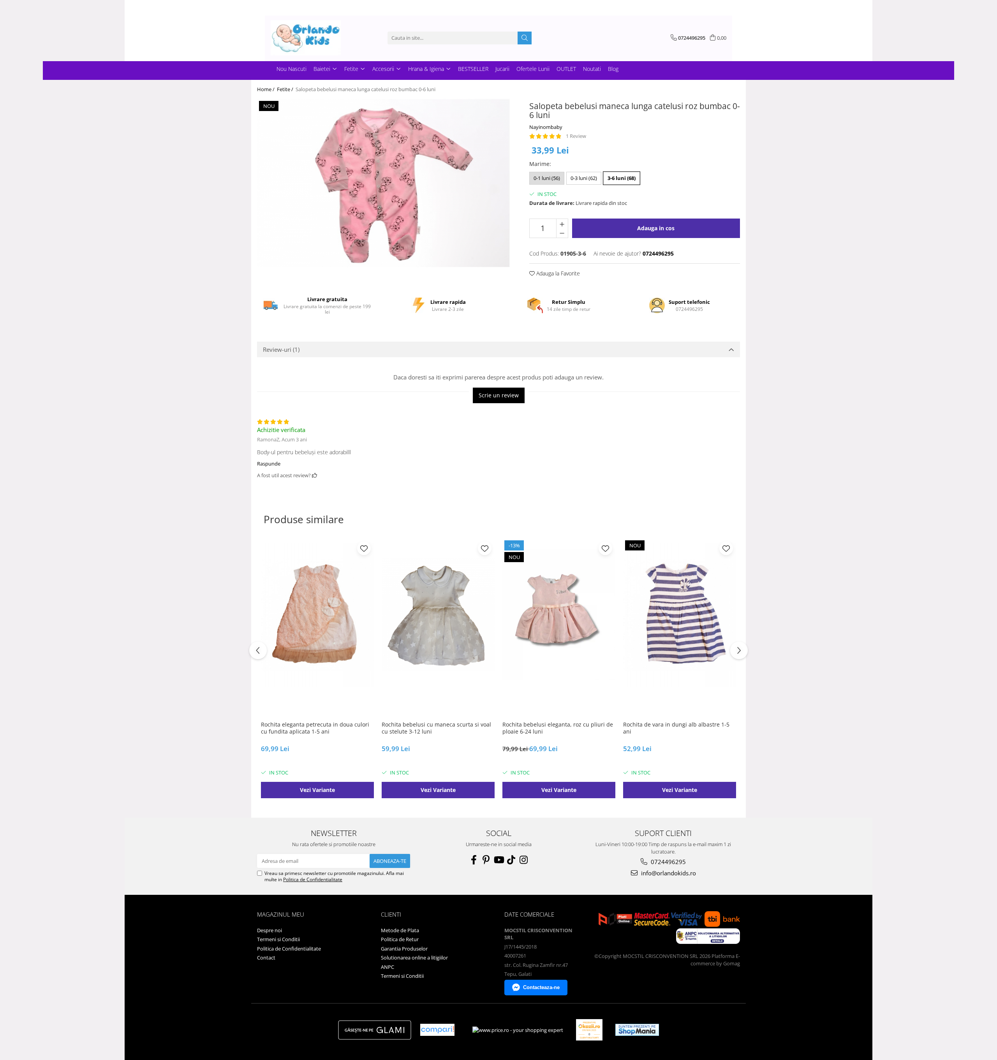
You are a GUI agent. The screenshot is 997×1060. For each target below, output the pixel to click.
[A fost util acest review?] (314, 475)
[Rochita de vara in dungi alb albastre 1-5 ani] (679, 614)
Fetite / (285, 89)
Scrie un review (499, 395)
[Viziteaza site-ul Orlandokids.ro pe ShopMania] (637, 1030)
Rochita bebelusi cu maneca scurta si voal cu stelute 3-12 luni (436, 728)
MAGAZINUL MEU (280, 914)
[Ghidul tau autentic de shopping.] (437, 1030)
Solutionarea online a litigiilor (414, 957)
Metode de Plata (400, 930)
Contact (266, 957)
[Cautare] (525, 38)
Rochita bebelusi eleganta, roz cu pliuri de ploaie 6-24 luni (557, 728)
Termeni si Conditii (278, 939)
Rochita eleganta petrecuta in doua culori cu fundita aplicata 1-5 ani (315, 728)
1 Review (576, 135)
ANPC (387, 966)
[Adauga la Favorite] (364, 548)
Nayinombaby (545, 127)
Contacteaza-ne (541, 987)
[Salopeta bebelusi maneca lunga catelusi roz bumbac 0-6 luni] (383, 183)
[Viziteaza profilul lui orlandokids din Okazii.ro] (589, 1030)
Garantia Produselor (404, 948)
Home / (266, 89)
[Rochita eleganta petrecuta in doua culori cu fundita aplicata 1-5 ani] (317, 614)
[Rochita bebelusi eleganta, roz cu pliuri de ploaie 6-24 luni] (558, 614)
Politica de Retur (400, 939)
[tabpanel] (383, 183)
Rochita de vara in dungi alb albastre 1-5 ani (676, 728)
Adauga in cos (656, 228)
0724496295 (667, 862)
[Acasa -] (310, 37)
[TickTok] (511, 860)
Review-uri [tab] (281, 349)
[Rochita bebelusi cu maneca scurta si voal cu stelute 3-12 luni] (438, 614)
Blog (613, 68)
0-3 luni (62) (584, 178)
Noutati (592, 68)
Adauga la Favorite (557, 273)
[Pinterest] (486, 860)
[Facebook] (473, 860)
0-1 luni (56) (547, 178)
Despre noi (269, 930)
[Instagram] (523, 860)
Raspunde (268, 463)
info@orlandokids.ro (667, 873)
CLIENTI (391, 914)
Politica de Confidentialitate (312, 879)
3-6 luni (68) (622, 178)
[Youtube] (498, 860)
